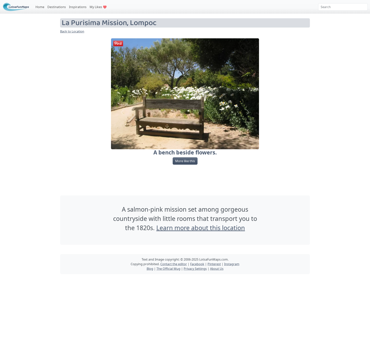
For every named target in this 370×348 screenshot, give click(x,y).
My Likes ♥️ (98, 7)
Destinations (56, 7)
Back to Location (72, 31)
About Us (217, 269)
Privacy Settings (195, 269)
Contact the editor (173, 264)
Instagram (231, 264)
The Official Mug (168, 269)
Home (39, 7)
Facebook (197, 264)
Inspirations (78, 7)
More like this (185, 161)
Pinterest (214, 264)
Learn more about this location (200, 228)
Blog (150, 269)
